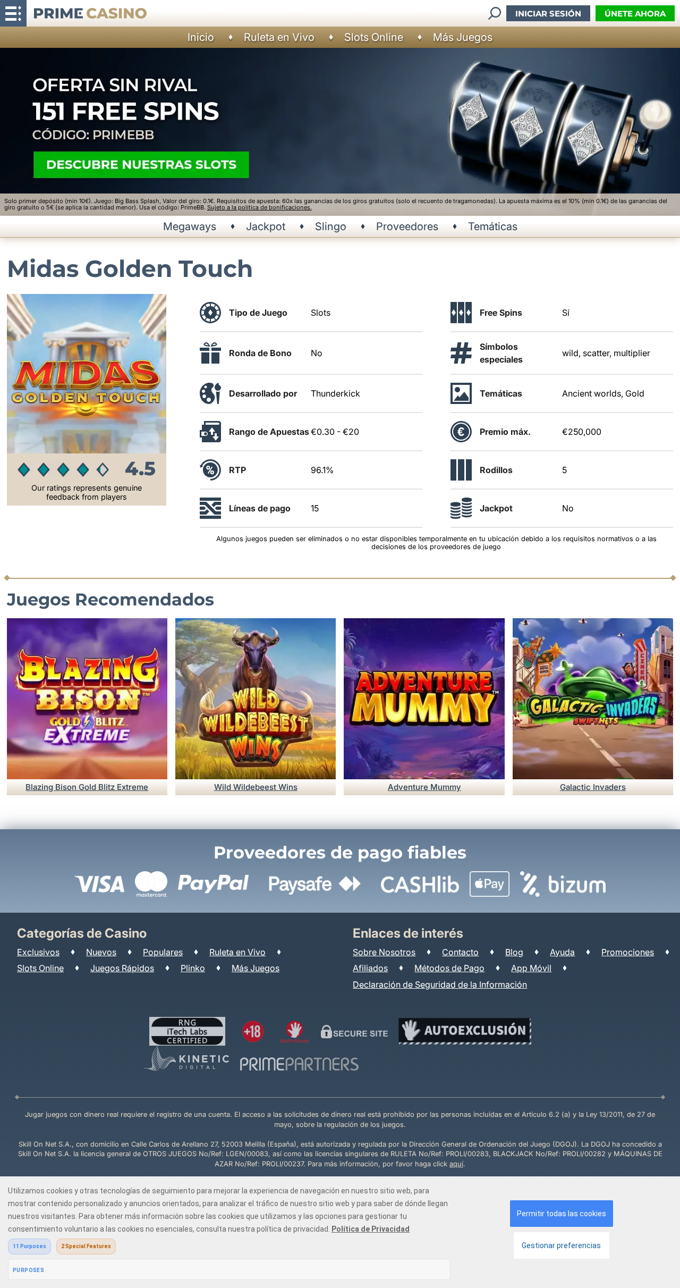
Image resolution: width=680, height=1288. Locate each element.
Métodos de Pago (449, 968)
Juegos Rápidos (122, 968)
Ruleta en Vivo (279, 37)
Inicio (201, 37)
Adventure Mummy (424, 787)
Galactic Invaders (593, 787)
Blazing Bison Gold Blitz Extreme (87, 787)
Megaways (189, 226)
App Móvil (531, 968)
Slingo (330, 226)
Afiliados (370, 968)
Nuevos (101, 952)
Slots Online (373, 37)
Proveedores (407, 226)
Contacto (460, 952)
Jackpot (265, 226)
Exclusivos (38, 952)
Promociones (627, 952)
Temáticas (492, 226)
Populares (163, 952)
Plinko (193, 968)
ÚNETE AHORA (635, 14)
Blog (514, 952)
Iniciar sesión (548, 14)
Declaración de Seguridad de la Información (440, 984)
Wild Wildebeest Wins (256, 787)
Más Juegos (462, 37)
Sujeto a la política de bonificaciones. (259, 207)
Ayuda (562, 952)
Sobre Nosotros (384, 952)
